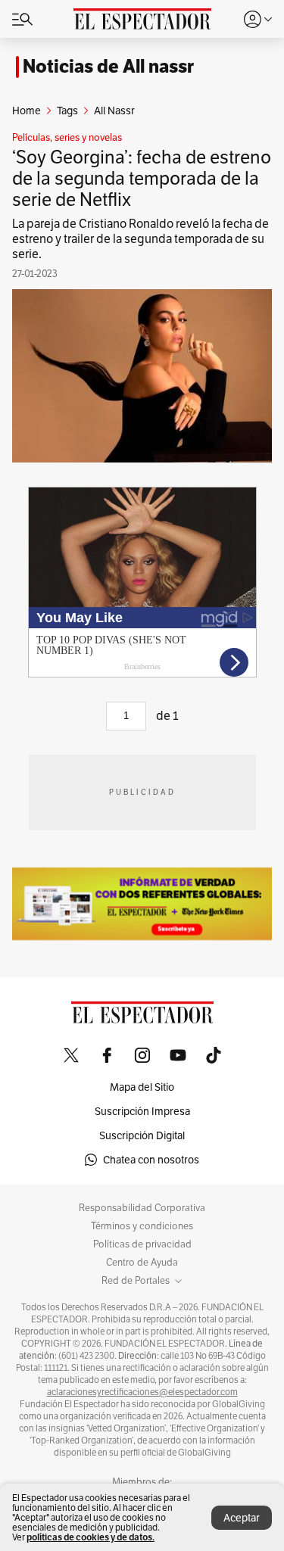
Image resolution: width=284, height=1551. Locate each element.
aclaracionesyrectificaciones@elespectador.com (142, 1392)
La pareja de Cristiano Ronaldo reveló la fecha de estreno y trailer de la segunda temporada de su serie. (140, 239)
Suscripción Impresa (142, 1111)
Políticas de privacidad (142, 1244)
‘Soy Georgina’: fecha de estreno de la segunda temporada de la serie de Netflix (141, 178)
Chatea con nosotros (151, 1159)
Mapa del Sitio (142, 1087)
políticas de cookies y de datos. (90, 1537)
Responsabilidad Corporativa (142, 1208)
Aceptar (241, 1518)
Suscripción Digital (142, 1135)
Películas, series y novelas (67, 138)
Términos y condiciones (142, 1226)
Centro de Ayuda (142, 1262)
